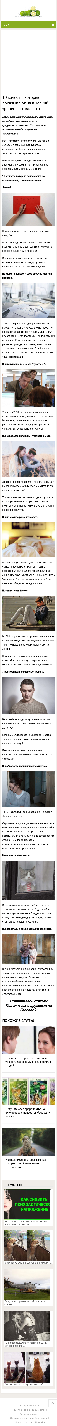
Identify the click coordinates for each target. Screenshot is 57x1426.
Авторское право (28, 1414)
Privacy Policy (20, 1422)
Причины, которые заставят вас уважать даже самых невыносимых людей (28, 1061)
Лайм (19, 1405)
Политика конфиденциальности (28, 1410)
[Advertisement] (28, 64)
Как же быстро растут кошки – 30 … (24, 1384)
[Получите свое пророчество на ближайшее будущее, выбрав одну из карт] (28, 1091)
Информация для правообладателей (28, 1418)
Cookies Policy (38, 1422)
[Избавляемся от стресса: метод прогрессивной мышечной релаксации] (28, 1142)
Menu (6, 24)
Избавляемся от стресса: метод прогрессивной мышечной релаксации (25, 1163)
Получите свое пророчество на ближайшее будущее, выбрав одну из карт (27, 1112)
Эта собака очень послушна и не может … (28, 1262)
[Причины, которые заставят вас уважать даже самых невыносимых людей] (28, 1040)
